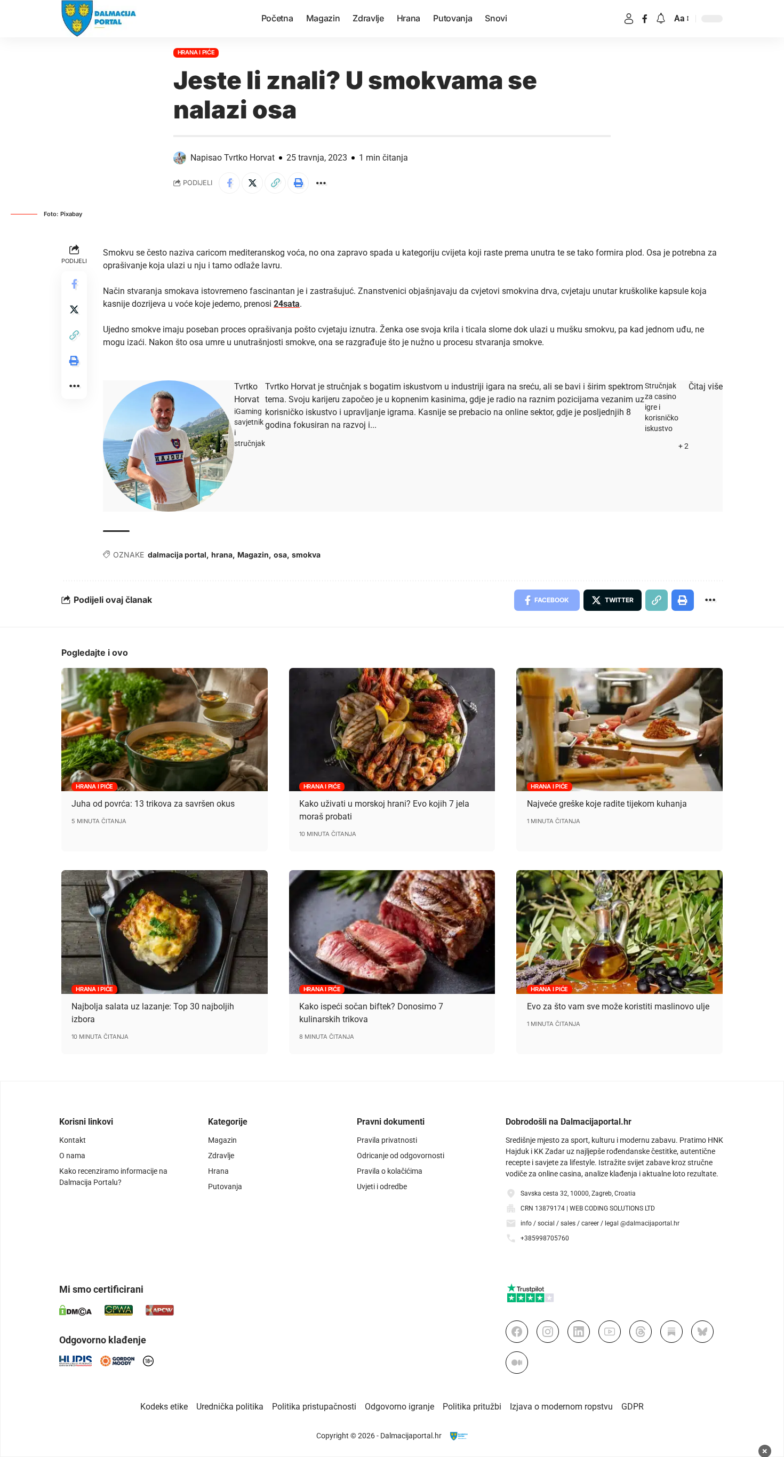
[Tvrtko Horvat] (168, 445)
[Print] (298, 183)
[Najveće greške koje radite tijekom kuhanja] (619, 730)
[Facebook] (644, 18)
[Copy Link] (275, 183)
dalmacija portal (177, 554)
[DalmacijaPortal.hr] (99, 18)
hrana (222, 554)
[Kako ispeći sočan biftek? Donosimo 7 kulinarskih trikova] (392, 932)
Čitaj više (706, 386)
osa (280, 554)
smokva (306, 554)
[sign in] (628, 18)
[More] (321, 183)
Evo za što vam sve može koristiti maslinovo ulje (618, 1006)
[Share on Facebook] (229, 183)
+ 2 (683, 446)
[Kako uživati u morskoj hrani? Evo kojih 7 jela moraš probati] (392, 730)
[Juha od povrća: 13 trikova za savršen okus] (164, 730)
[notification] (660, 19)
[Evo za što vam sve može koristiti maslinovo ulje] (619, 932)
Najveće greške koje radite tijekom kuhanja (607, 804)
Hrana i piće (196, 52)
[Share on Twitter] (252, 183)
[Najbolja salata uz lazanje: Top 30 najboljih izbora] (164, 932)
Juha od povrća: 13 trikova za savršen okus (153, 804)
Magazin (253, 554)
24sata (287, 304)
